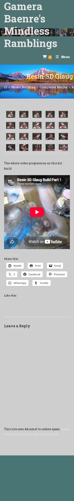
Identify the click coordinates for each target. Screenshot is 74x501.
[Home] (5, 87)
